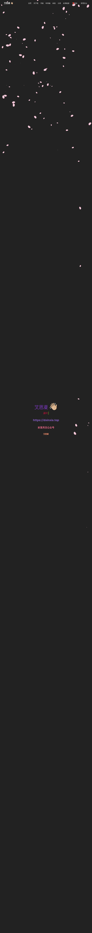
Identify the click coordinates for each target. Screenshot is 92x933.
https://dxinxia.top (46, 420)
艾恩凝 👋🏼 (8, 3)
